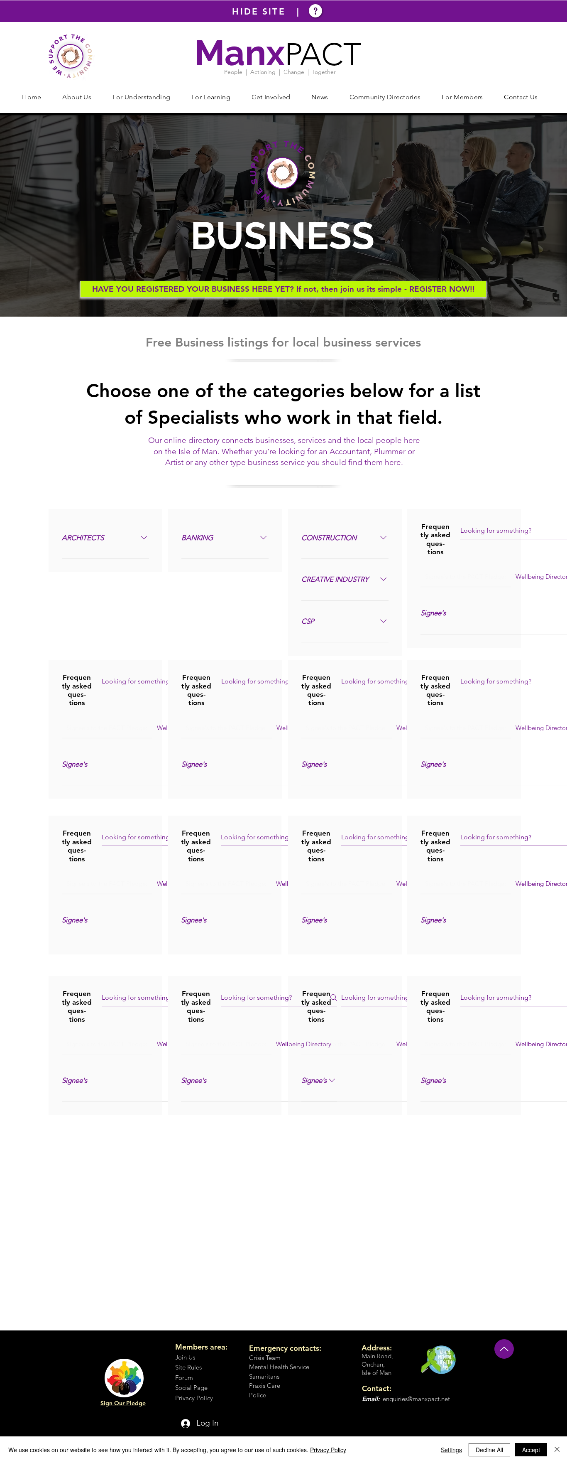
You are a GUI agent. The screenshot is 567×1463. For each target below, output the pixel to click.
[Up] (504, 1349)
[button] (77, 97)
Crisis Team (265, 1358)
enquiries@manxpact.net (416, 1399)
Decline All (489, 1450)
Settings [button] (451, 1450)
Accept (531, 1450)
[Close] (557, 1449)
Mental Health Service (279, 1367)
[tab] (465, 577)
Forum (184, 1378)
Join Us (185, 1357)
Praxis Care (264, 1385)
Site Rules (188, 1367)
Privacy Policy (328, 1450)
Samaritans (264, 1376)
